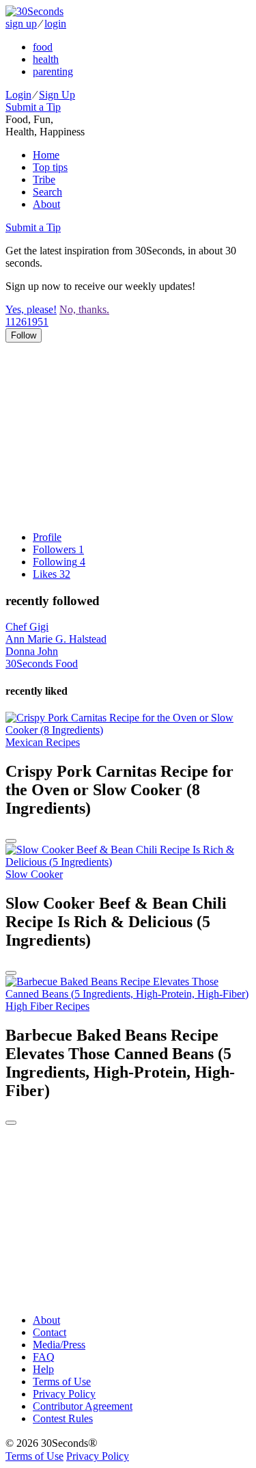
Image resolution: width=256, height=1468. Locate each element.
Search (47, 192)
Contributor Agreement (82, 1406)
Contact (49, 1332)
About (46, 204)
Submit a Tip (33, 107)
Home (46, 155)
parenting (53, 71)
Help (43, 1369)
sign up (21, 23)
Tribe (44, 179)
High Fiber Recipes (47, 1006)
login (55, 23)
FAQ (44, 1357)
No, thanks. (84, 309)
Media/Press (59, 1344)
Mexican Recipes (42, 742)
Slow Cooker (34, 874)
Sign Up (57, 95)
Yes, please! (31, 309)
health (46, 59)
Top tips (50, 167)
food (43, 47)
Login (18, 95)
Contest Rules (63, 1418)
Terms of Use (62, 1381)
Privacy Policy (64, 1394)
